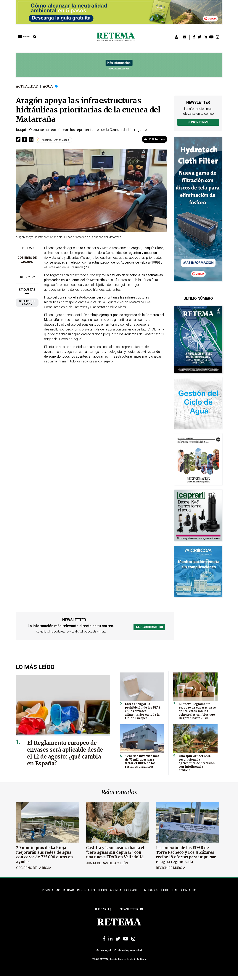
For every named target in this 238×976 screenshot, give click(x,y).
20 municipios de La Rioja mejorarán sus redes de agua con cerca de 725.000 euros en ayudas (44, 854)
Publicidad (169, 890)
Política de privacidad (128, 950)
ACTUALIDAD (65, 890)
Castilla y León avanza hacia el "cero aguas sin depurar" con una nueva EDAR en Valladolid (115, 852)
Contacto (188, 890)
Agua (48, 86)
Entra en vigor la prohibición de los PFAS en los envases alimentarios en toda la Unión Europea (142, 711)
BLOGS (102, 890)
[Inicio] (117, 37)
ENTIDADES (150, 890)
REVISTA (47, 890)
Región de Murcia (170, 868)
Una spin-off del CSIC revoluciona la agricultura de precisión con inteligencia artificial (197, 763)
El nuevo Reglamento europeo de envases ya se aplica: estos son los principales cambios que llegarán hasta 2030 (197, 711)
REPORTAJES (86, 890)
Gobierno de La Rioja (33, 868)
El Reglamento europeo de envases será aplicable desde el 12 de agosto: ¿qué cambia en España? (65, 753)
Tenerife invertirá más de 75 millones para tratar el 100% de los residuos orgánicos (142, 761)
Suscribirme (198, 122)
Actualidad (27, 86)
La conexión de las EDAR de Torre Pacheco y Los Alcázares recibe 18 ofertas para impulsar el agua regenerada (186, 854)
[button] (18, 139)
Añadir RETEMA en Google (55, 140)
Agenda (115, 890)
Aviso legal (103, 950)
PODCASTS (131, 890)
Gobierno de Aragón (27, 303)
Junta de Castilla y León (107, 863)
